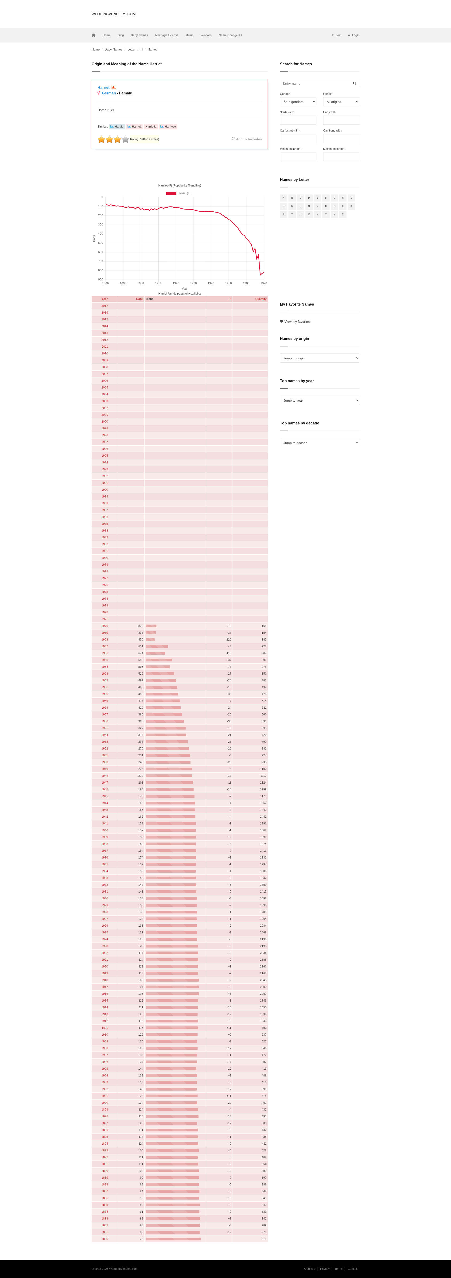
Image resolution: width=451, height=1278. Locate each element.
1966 (104, 653)
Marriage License (167, 35)
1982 (104, 544)
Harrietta (150, 126)
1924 (104, 939)
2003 (104, 401)
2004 (104, 394)
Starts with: (287, 112)
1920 (104, 966)
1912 (104, 1021)
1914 (104, 1007)
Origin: (327, 94)
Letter (131, 49)
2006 (104, 380)
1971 (104, 619)
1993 (104, 469)
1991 (104, 483)
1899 (104, 1109)
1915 (104, 1000)
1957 (104, 714)
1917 (104, 987)
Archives (309, 1268)
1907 (104, 1055)
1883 (104, 1218)
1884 (104, 1211)
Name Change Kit (230, 35)
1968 (104, 639)
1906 (104, 1062)
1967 (104, 646)
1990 (104, 489)
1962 (104, 680)
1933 (104, 878)
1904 (104, 1075)
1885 (104, 1205)
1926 (104, 925)
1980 (104, 557)
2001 (104, 414)
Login (355, 35)
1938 (104, 844)
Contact (353, 1268)
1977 (104, 578)
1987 (104, 510)
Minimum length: (290, 149)
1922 (104, 953)
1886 (104, 1198)
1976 (104, 585)
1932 (104, 884)
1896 (104, 1130)
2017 (104, 305)
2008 (104, 367)
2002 (104, 408)
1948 (104, 775)
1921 (104, 959)
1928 (104, 912)
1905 (104, 1068)
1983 (104, 537)
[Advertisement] (180, 165)
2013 (104, 333)
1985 (104, 523)
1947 (104, 782)
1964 (104, 666)
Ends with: (329, 112)
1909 (104, 1041)
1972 (104, 612)
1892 (104, 1157)
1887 (104, 1191)
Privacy (325, 1268)
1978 (104, 571)
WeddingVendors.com (114, 14)
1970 (104, 626)
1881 (104, 1232)
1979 (104, 564)
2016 (104, 312)
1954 (104, 735)
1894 (104, 1143)
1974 (104, 598)
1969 (104, 632)
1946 (104, 789)
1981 (104, 551)
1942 (104, 816)
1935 (104, 864)
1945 (104, 796)
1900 (104, 1102)
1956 (104, 721)
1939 (104, 837)
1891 (104, 1164)
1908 (104, 1048)
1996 (104, 449)
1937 (104, 850)
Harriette (170, 126)
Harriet (103, 87)
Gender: (285, 94)
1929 (104, 905)
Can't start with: (289, 130)
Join (338, 35)
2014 (104, 326)
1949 (104, 769)
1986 (104, 517)
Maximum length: (334, 149)
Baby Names (139, 35)
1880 (104, 1239)
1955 (104, 728)
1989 (104, 496)
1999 (104, 428)
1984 (104, 530)
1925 (104, 932)
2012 (104, 340)
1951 (104, 755)
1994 (104, 462)
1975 (104, 592)
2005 (104, 387)
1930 (104, 898)
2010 (104, 353)
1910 (104, 1034)
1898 (104, 1116)
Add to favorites (249, 139)
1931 (104, 891)
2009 (104, 360)
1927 (104, 919)
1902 (104, 1089)
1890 (104, 1171)
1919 (104, 973)
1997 (104, 442)
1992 (104, 476)
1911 (105, 1027)
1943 (104, 810)
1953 (104, 741)
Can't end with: (332, 130)
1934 (104, 871)
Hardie (119, 126)
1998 (104, 435)
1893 (104, 1150)
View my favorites (297, 321)
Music (190, 35)
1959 (104, 701)
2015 (104, 319)
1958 (104, 707)
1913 (104, 1014)
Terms (338, 1268)
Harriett (136, 126)
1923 (104, 946)
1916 (104, 993)
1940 (104, 830)
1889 (104, 1177)
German (109, 93)
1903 (104, 1082)
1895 (104, 1136)
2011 (105, 346)
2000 (104, 421)
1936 (104, 857)
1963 (104, 673)
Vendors (206, 35)
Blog (121, 35)
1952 (104, 748)
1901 (104, 1096)
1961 (104, 687)
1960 (104, 694)
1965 (104, 660)
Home (107, 35)
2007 (104, 374)
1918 (104, 980)
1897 (104, 1123)
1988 (104, 503)
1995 (104, 455)
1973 (104, 605)
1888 (104, 1184)
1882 (104, 1225)
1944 (104, 803)
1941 (104, 823)
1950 (104, 762)
